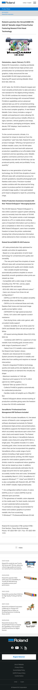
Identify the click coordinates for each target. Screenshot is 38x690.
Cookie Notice (19, 676)
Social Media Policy (19, 670)
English (29, 3)
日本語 (24, 3)
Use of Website (19, 664)
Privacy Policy (19, 667)
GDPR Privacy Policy (19, 673)
